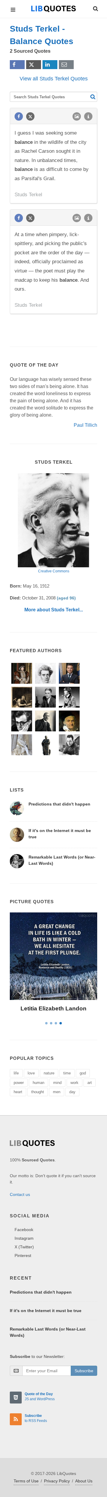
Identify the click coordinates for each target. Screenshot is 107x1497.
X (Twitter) (24, 1246)
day (72, 1092)
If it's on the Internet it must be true (45, 1310)
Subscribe (84, 1370)
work (74, 1082)
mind (57, 1082)
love (31, 1073)
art (89, 1082)
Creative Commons (53, 571)
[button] (95, 8)
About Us (83, 1481)
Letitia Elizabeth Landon (53, 1008)
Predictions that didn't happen (59, 804)
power (19, 1082)
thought (37, 1092)
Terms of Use (26, 1481)
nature (49, 1073)
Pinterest (23, 1255)
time (67, 1073)
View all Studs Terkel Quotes (54, 79)
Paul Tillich (85, 425)
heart (18, 1092)
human (38, 1082)
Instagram (24, 1238)
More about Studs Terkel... (53, 609)
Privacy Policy (57, 1481)
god (83, 1073)
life (16, 1073)
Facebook (24, 1229)
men (56, 1092)
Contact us (20, 1194)
